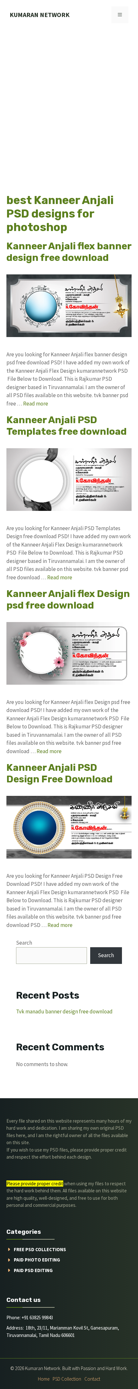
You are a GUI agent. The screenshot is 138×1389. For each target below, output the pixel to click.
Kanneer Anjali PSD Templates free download (66, 425)
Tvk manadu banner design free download (64, 1011)
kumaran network (40, 15)
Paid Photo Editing (37, 1260)
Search (24, 942)
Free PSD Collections (40, 1249)
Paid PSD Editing (33, 1270)
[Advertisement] (69, 102)
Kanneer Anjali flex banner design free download (68, 251)
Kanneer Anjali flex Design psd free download (68, 599)
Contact (92, 1379)
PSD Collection (67, 1379)
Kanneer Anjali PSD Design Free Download (59, 773)
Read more (35, 403)
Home (43, 1379)
